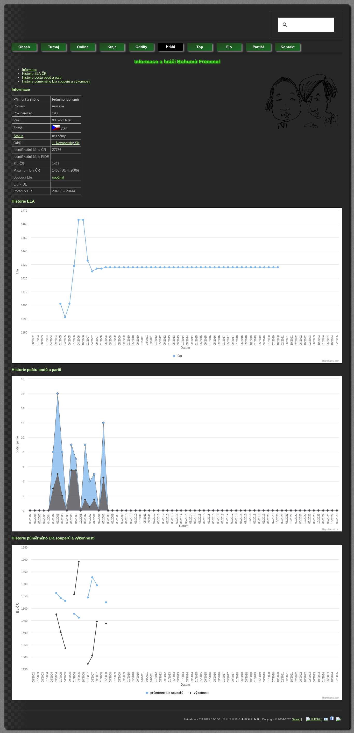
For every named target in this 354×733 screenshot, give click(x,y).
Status (18, 136)
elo (229, 47)
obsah (24, 47)
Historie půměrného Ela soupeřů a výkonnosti (56, 81)
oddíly (141, 47)
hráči (170, 47)
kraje (112, 47)
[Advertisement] (106, 23)
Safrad (296, 719)
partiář (258, 47)
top (199, 47)
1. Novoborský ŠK (66, 143)
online (83, 47)
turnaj (53, 47)
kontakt (288, 47)
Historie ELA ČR (34, 74)
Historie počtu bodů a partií (42, 77)
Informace (29, 70)
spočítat (58, 177)
